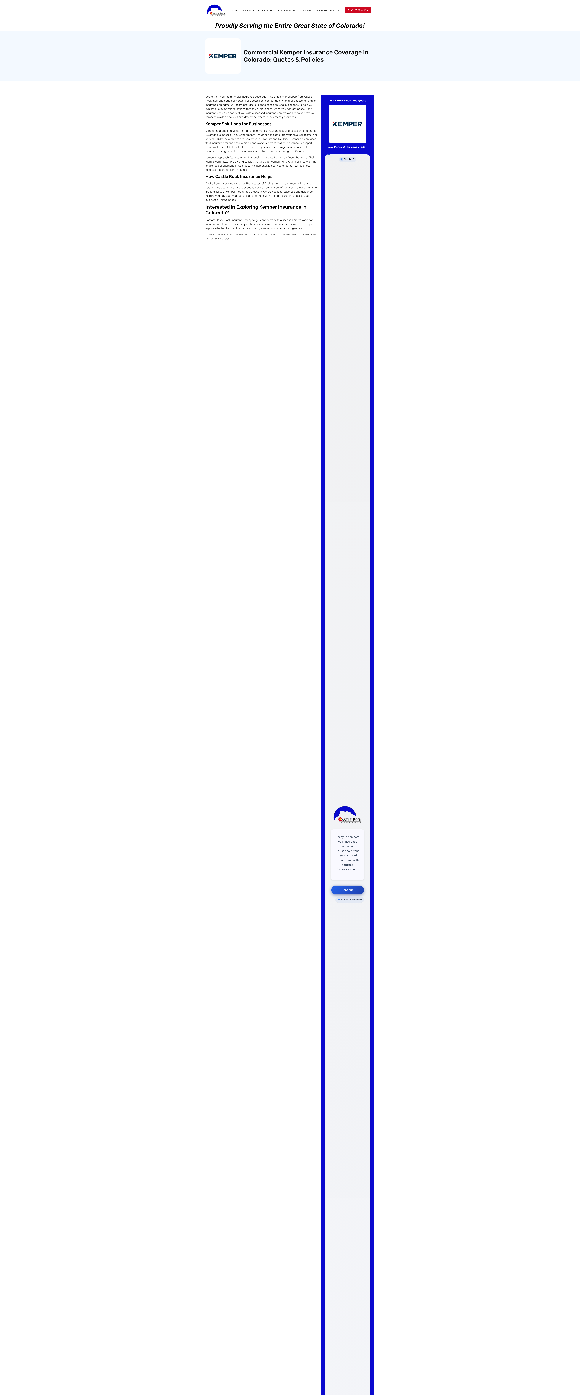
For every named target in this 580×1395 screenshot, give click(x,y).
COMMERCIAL (288, 10)
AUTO (252, 10)
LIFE (258, 10)
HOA (277, 10)
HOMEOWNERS (240, 10)
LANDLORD (268, 10)
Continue (348, 890)
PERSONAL (305, 10)
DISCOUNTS (322, 10)
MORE (333, 10)
